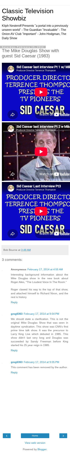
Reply (14, 302)
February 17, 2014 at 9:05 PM (41, 362)
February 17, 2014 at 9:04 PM (41, 313)
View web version (35, 442)
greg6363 (17, 313)
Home (35, 435)
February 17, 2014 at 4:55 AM (45, 269)
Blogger (42, 449)
